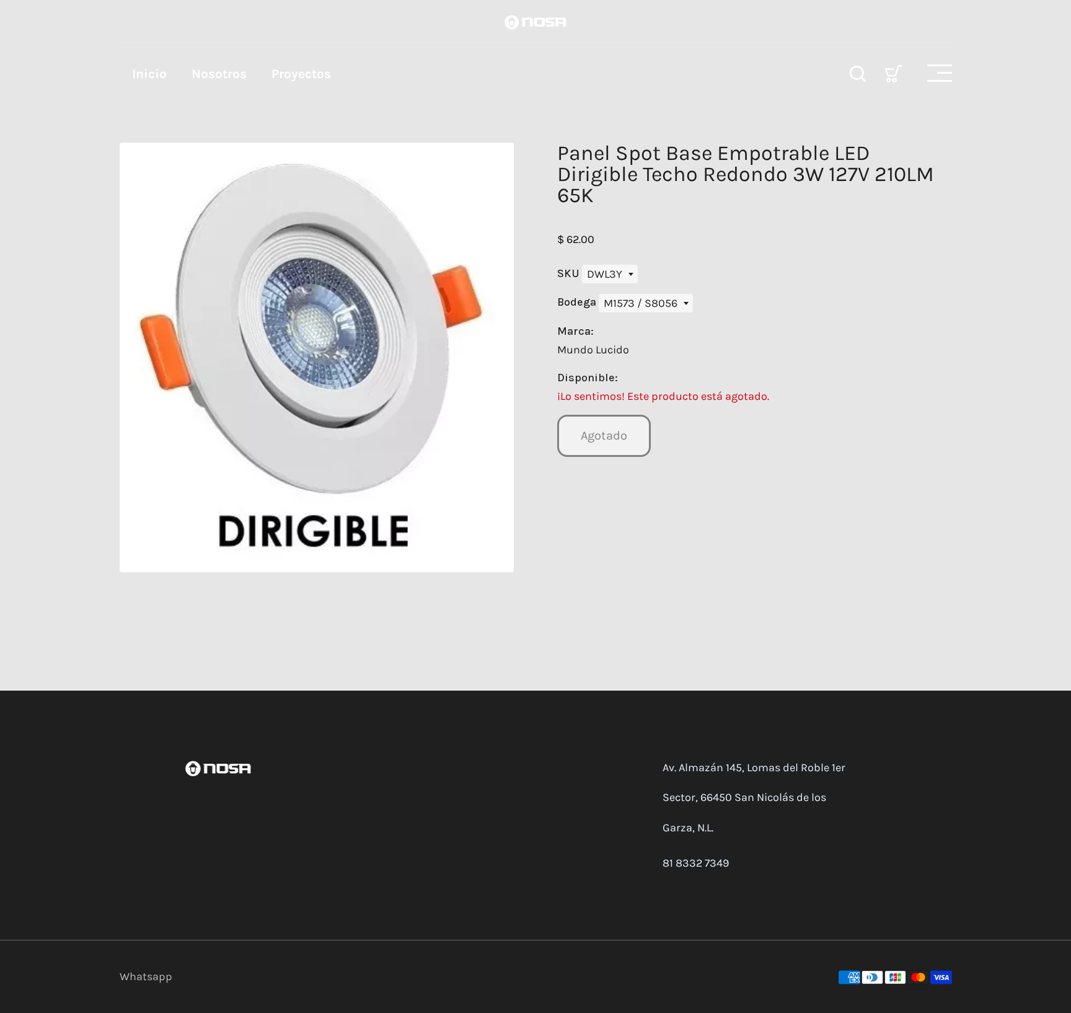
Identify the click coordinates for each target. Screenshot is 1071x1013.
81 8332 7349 (696, 863)
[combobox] (610, 274)
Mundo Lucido (593, 349)
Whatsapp (146, 976)
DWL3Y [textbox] (604, 274)
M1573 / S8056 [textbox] (640, 303)
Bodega (578, 302)
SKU (569, 273)
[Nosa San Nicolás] (535, 21)
